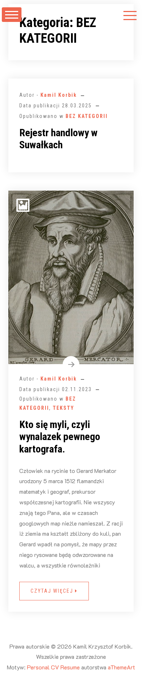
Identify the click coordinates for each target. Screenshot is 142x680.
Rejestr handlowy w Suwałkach (58, 139)
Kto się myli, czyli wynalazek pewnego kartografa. (59, 437)
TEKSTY (63, 408)
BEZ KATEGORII (87, 116)
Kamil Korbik (58, 95)
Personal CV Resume (53, 667)
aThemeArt (121, 667)
